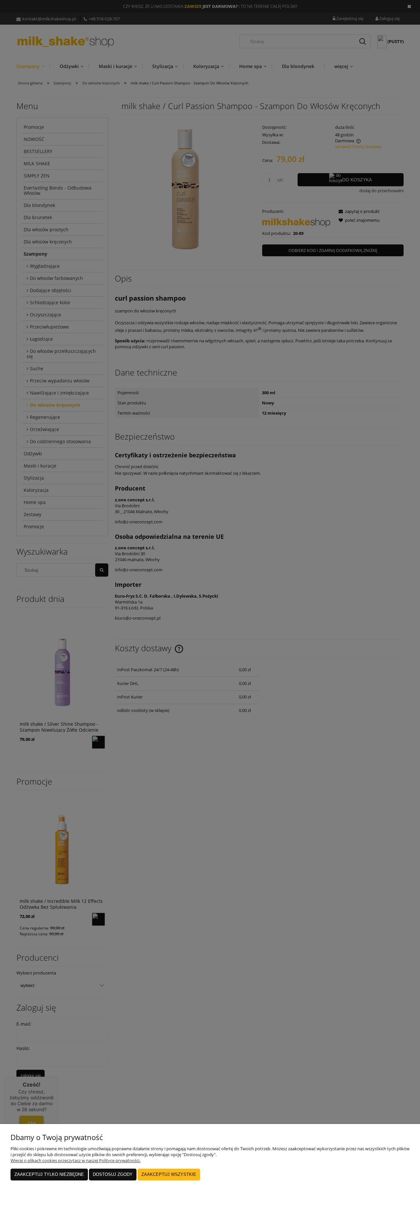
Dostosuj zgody (113, 1174)
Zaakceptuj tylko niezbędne (49, 1174)
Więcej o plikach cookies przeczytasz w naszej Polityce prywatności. (75, 1160)
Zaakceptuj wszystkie (168, 1174)
